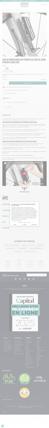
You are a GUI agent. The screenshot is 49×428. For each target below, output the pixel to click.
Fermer (15, 224)
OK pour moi (34, 224)
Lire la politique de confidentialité (16, 220)
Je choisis (24, 224)
